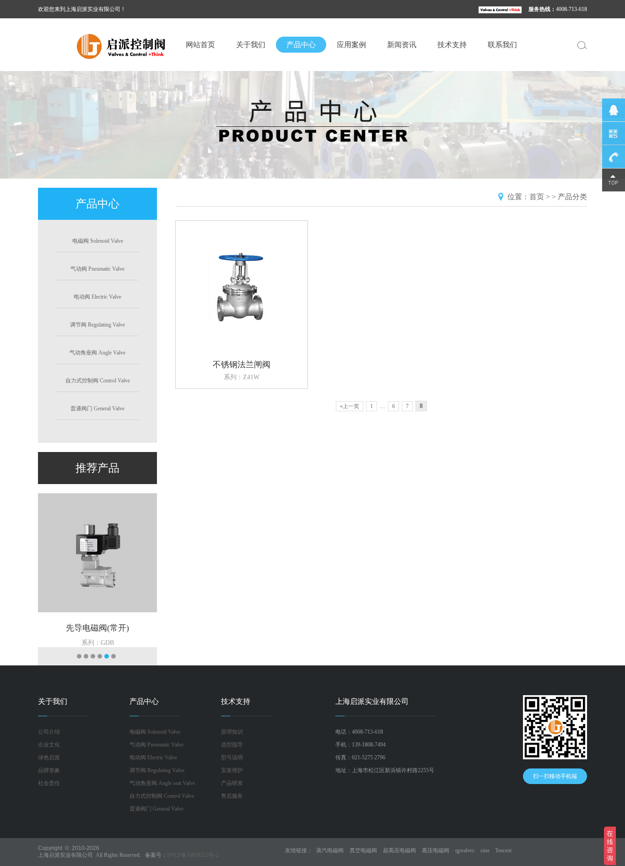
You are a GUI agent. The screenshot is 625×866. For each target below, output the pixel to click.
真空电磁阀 (363, 850)
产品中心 (301, 45)
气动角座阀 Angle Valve (97, 352)
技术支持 (452, 45)
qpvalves (464, 850)
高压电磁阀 (435, 850)
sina (484, 850)
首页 (536, 197)
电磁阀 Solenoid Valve (97, 241)
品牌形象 (49, 770)
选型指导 (232, 744)
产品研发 (232, 783)
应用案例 (351, 45)
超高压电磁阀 (399, 850)
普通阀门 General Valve (97, 408)
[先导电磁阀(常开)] (97, 552)
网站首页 (200, 45)
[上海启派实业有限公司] (106, 45)
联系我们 (502, 45)
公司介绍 (49, 732)
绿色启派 (49, 757)
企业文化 (49, 744)
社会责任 (49, 783)
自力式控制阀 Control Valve (97, 380)
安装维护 (232, 770)
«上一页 (349, 406)
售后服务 (232, 796)
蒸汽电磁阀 (330, 850)
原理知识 (232, 732)
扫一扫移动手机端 (555, 776)
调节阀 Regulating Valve (97, 324)
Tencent (503, 850)
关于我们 (250, 45)
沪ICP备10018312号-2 (193, 855)
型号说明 (232, 757)
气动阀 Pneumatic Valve (97, 269)
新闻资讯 (401, 45)
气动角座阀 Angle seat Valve (162, 783)
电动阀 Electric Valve (97, 297)
